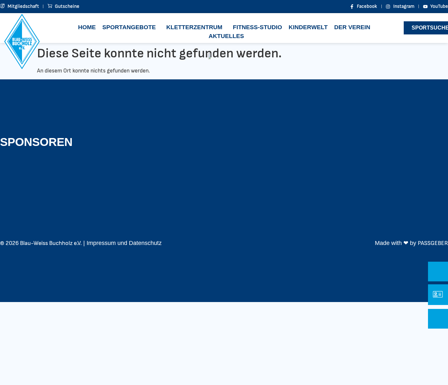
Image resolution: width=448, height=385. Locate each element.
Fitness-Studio (257, 27)
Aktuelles (226, 36)
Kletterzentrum (194, 27)
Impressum (101, 243)
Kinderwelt (308, 27)
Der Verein (352, 27)
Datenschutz (145, 243)
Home (87, 27)
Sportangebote (129, 27)
